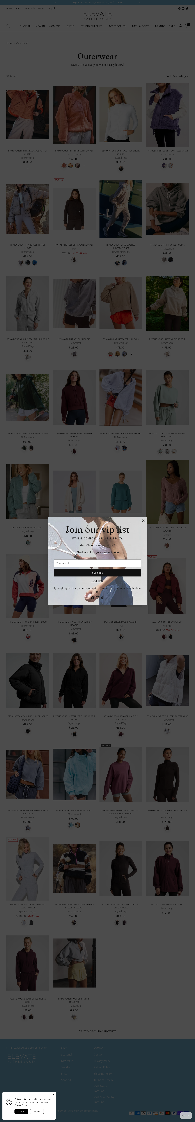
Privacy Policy (21, 1105)
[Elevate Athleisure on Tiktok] (102, 598)
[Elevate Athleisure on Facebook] (92, 598)
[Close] (143, 520)
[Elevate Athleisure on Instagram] (97, 598)
